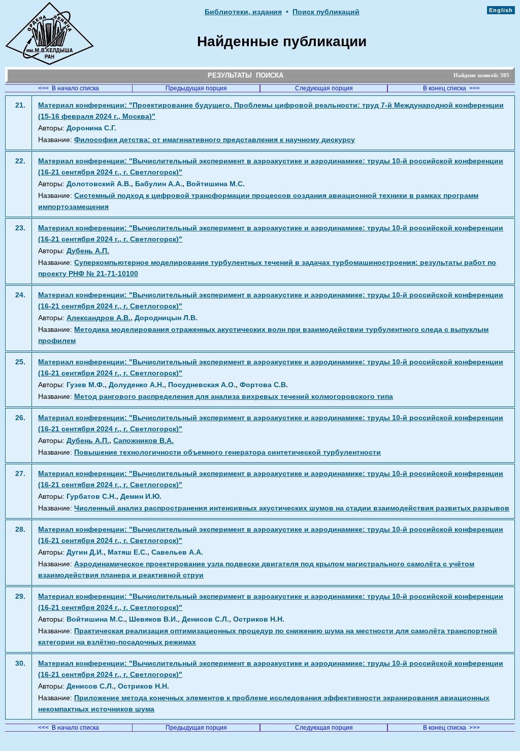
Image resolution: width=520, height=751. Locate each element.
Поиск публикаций (326, 12)
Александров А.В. (99, 318)
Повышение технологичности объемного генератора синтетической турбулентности (227, 452)
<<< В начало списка (68, 88)
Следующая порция (324, 88)
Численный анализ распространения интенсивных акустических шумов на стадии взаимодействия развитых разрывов (291, 508)
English (501, 10)
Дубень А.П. (88, 251)
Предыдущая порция (196, 88)
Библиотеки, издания (243, 12)
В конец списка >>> (451, 88)
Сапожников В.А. (143, 441)
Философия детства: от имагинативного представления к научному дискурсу (214, 140)
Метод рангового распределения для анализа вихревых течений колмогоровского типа (233, 396)
